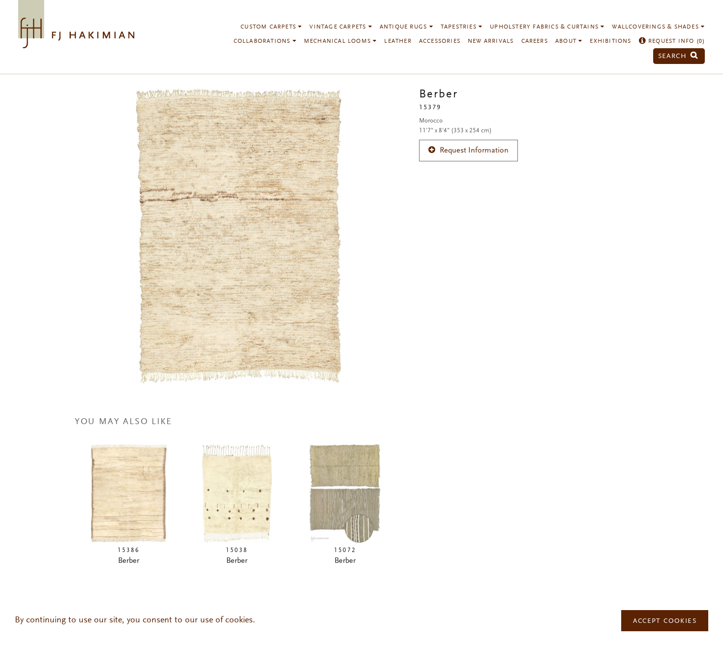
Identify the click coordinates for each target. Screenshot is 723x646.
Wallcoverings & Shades (656, 27)
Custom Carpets (269, 27)
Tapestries (460, 27)
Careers (534, 41)
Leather (397, 41)
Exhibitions (610, 41)
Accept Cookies (664, 621)
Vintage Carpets (338, 27)
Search (674, 56)
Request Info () (675, 41)
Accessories (439, 41)
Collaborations (263, 41)
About (566, 41)
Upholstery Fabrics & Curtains (545, 27)
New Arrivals (490, 41)
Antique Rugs (404, 27)
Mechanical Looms (338, 41)
